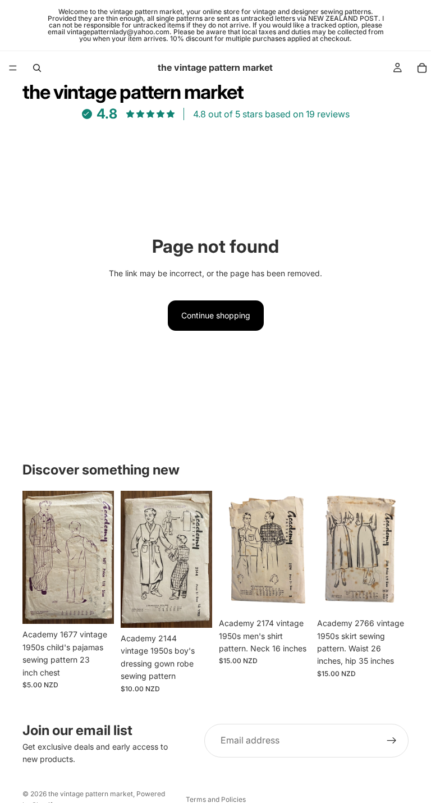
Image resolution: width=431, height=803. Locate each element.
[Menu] (13, 68)
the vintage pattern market (90, 794)
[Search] (37, 68)
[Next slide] (101, 557)
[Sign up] (392, 740)
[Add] (96, 607)
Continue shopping (215, 315)
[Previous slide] (34, 557)
